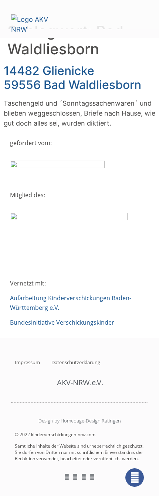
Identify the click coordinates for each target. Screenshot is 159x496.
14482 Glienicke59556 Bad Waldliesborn (72, 78)
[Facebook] (134, 477)
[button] (143, 17)
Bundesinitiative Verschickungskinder (62, 322)
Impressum (27, 362)
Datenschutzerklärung (75, 362)
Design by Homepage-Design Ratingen (79, 420)
